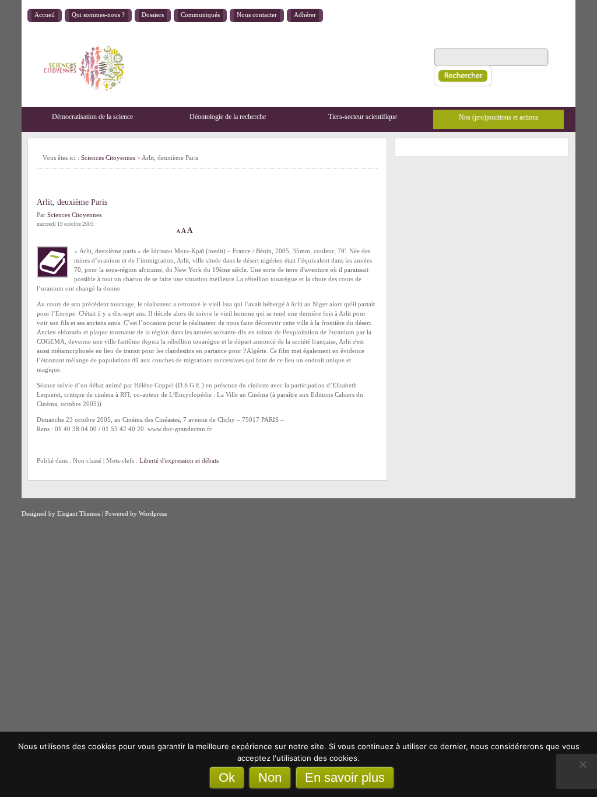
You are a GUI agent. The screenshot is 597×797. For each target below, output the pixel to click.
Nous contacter (257, 14)
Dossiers (153, 14)
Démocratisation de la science (92, 117)
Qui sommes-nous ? (98, 14)
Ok (227, 777)
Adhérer (305, 14)
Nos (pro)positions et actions (499, 117)
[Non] (582, 764)
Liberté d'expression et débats (179, 460)
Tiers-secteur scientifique (362, 117)
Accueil (44, 14)
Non (270, 777)
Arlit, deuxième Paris (72, 202)
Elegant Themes (78, 513)
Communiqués (200, 14)
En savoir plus (345, 777)
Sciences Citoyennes (108, 157)
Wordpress (153, 513)
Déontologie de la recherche (227, 117)
